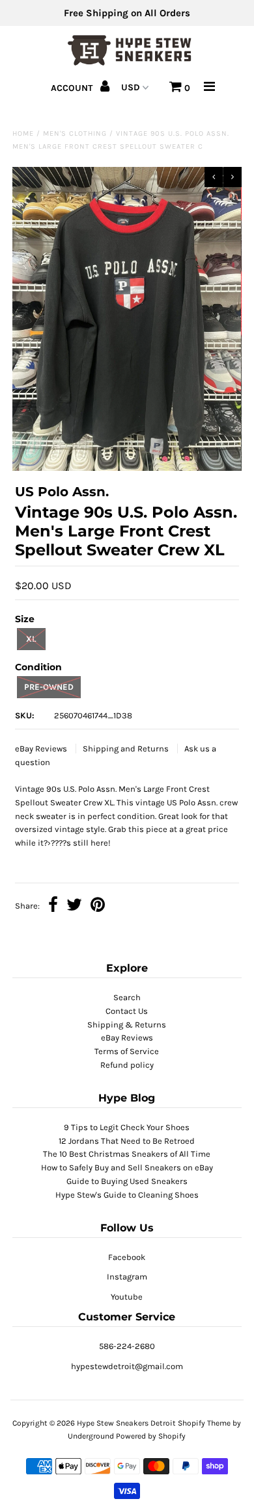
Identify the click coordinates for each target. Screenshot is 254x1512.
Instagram (127, 1276)
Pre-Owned (49, 687)
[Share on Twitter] (74, 906)
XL (31, 639)
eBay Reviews (42, 748)
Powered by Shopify (151, 1436)
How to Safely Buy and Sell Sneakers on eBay (127, 1167)
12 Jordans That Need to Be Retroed (127, 1141)
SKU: (25, 715)
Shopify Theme (204, 1423)
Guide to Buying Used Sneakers (127, 1181)
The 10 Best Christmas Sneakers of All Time (126, 1154)
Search (127, 997)
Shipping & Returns (126, 1024)
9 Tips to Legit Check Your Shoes (127, 1127)
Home (23, 133)
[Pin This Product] (98, 906)
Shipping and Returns (127, 748)
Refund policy (127, 1065)
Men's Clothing (75, 133)
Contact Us (127, 1011)
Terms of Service (126, 1051)
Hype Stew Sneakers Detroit (126, 1423)
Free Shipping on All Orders (127, 13)
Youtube (127, 1297)
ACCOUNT (73, 88)
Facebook (126, 1257)
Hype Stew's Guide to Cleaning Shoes (127, 1195)
